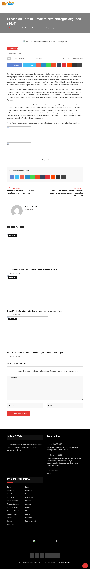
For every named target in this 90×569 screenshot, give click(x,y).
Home (10, 28)
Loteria (27, 508)
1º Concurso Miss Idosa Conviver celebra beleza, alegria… (32, 269)
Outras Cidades (12, 514)
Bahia (9, 487)
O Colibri (50, 474)
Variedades (11, 525)
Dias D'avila (11, 494)
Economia (29, 494)
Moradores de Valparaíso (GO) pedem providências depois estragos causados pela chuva (66, 193)
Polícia (27, 514)
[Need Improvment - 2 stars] (9, 371)
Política (10, 518)
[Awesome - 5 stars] (14, 371)
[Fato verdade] (29, 58)
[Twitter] (17, 177)
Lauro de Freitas (13, 508)
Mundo (27, 511)
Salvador (28, 518)
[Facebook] (12, 177)
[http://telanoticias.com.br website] (27, 58)
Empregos (29, 497)
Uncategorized (30, 521)
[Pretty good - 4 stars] (12, 371)
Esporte (28, 501)
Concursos (29, 490)
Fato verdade (31, 206)
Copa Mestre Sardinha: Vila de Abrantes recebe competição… (34, 311)
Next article (77, 188)
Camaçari (17, 28)
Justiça (28, 504)
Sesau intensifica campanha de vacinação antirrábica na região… (36, 352)
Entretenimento (12, 501)
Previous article (14, 188)
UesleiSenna (66, 562)
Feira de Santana (13, 504)
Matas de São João (14, 511)
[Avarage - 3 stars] (11, 371)
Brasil (27, 487)
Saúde (9, 521)
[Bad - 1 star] (7, 371)
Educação (10, 497)
